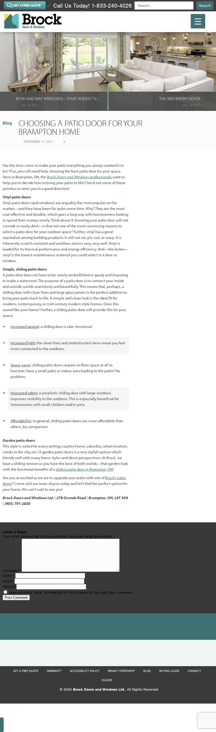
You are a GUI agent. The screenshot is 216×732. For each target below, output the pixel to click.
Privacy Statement (121, 671)
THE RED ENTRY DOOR (179, 98)
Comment (12, 570)
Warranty (54, 671)
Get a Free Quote (25, 671)
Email (8, 581)
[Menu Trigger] (198, 21)
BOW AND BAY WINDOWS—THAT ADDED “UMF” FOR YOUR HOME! (59, 98)
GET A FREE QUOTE (27, 5)
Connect (194, 671)
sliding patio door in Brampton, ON (84, 469)
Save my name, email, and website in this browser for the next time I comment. (71, 592)
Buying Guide (169, 671)
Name (8, 575)
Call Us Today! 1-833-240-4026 (91, 5)
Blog (7, 123)
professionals (79, 176)
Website (9, 586)
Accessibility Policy (84, 671)
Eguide (107, 680)
